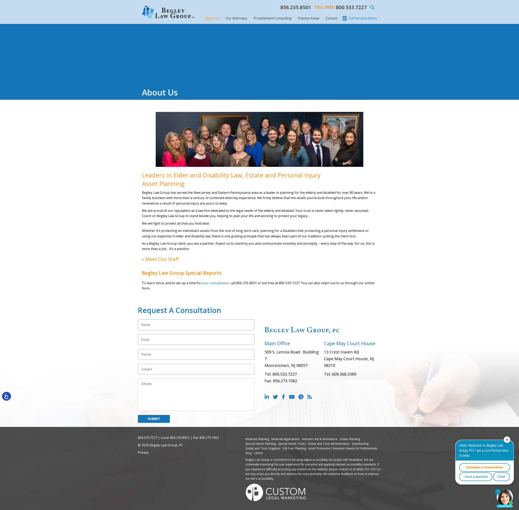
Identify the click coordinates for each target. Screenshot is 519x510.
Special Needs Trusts (292, 444)
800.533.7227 (351, 7)
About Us (212, 18)
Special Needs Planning (261, 444)
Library (258, 453)
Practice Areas (308, 18)
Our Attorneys (236, 18)
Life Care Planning (294, 448)
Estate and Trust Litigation (263, 448)
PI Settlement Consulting (273, 18)
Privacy (143, 452)
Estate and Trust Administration (329, 444)
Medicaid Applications (285, 439)
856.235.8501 (295, 7)
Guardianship (360, 444)
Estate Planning (350, 439)
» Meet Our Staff (160, 259)
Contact (331, 18)
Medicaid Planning (257, 439)
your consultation (215, 283)
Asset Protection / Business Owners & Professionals (342, 448)
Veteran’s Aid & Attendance (320, 439)
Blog (249, 453)
